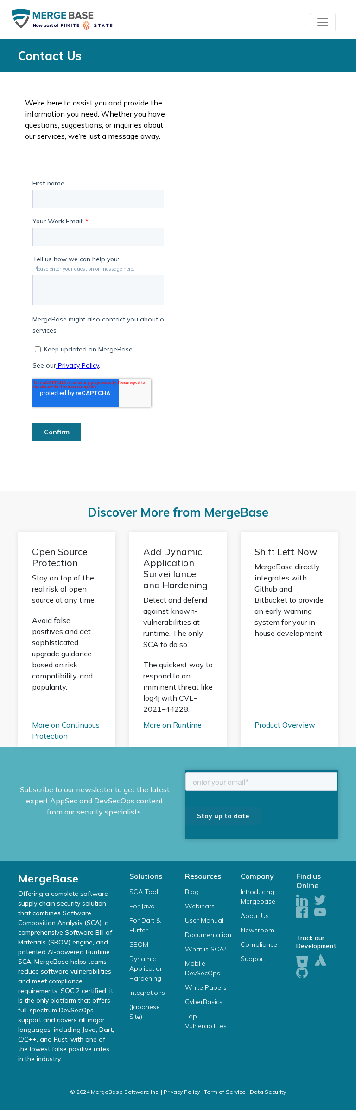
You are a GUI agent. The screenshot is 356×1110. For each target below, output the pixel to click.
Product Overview (284, 724)
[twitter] (320, 901)
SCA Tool (143, 892)
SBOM (138, 944)
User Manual (204, 920)
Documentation (208, 935)
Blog (192, 892)
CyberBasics (203, 1002)
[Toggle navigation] (323, 22)
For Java (142, 906)
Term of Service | (226, 1091)
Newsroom (257, 930)
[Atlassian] (320, 960)
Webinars (200, 906)
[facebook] (302, 913)
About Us (255, 916)
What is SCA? (205, 949)
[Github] (302, 973)
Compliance (259, 944)
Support (253, 959)
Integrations (147, 992)
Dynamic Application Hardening (146, 968)
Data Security (268, 1091)
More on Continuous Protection (66, 730)
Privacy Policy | (183, 1091)
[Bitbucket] (302, 960)
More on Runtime (172, 724)
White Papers (206, 987)
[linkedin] (302, 901)
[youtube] (320, 913)
